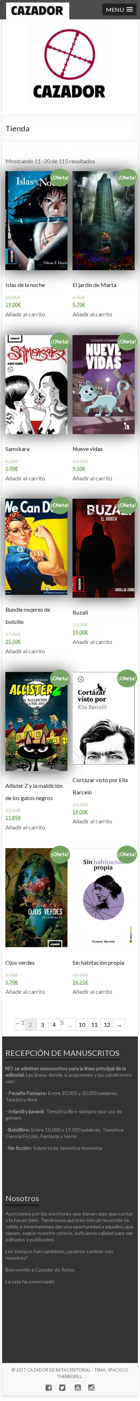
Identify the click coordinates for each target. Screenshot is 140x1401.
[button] (119, 9)
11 (94, 1024)
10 (82, 1024)
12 (107, 1024)
